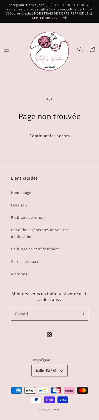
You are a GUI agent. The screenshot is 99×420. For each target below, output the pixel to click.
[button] (7, 49)
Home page (21, 192)
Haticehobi (54, 409)
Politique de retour (28, 217)
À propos (19, 273)
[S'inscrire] (82, 314)
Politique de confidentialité (35, 248)
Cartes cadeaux (24, 261)
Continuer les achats (49, 135)
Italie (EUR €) (46, 370)
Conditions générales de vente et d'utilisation (40, 233)
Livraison (19, 205)
